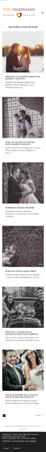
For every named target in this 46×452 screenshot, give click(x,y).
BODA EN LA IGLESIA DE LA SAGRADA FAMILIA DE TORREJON (22, 333)
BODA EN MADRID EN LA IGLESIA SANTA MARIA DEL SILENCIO (21, 396)
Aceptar (6, 448)
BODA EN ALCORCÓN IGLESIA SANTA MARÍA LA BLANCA (20, 143)
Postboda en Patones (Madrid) (19, 207)
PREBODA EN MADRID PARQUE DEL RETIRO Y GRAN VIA (22, 77)
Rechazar (16, 448)
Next (38, 415)
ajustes (33, 441)
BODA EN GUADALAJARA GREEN (20, 271)
